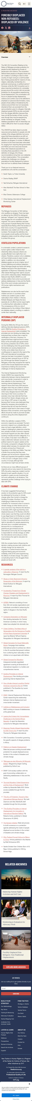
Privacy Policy (16, 1099)
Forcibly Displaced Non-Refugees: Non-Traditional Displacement (13, 954)
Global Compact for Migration (13, 659)
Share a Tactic (22, 1016)
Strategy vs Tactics (23, 1004)
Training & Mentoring (7, 1013)
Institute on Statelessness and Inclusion (16, 707)
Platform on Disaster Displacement (14, 747)
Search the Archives (7, 1047)
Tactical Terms (22, 1010)
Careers (20, 1039)
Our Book (20, 1013)
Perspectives (5, 1041)
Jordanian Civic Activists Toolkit (5, 1023)
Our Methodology (6, 1006)
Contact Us (21, 1042)
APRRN (5, 602)
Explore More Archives (16, 966)
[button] (29, 1084)
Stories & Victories (6, 1044)
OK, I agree (16, 1095)
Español (3, 1050)
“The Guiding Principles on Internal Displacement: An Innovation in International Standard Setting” (14, 810)
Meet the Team (22, 1036)
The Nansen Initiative (10, 823)
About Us (21, 1030)
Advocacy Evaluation (7, 1016)
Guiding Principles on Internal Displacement (13, 330)
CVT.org (16, 1080)
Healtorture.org (16, 1069)
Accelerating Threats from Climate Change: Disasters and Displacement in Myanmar (16, 593)
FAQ (19, 1045)
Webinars (4, 1038)
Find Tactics (23, 1001)
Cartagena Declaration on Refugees (15, 617)
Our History (21, 1033)
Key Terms (4, 1009)
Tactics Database (23, 1007)
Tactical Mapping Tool (7, 1019)
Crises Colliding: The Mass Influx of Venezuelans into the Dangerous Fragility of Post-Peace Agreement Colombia (16, 630)
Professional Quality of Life (16, 1074)
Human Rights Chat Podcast (7, 1034)
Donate (20, 1048)
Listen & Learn (7, 1030)
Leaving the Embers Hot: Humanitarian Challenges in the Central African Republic (16, 718)
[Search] (20, 4)
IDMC (5, 695)
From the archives (10, 11)
